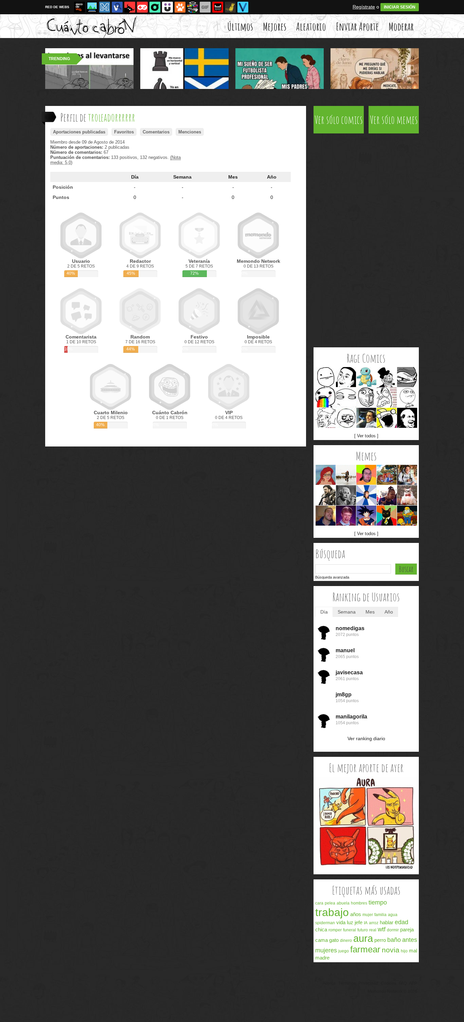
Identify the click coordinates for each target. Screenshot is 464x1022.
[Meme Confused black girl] (387, 495)
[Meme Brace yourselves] (326, 495)
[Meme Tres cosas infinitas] (346, 495)
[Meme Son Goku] (366, 516)
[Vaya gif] (205, 7)
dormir (393, 930)
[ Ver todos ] (366, 435)
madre (322, 958)
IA (366, 922)
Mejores (274, 26)
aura (363, 938)
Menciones (189, 131)
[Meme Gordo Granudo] (366, 475)
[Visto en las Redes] (117, 7)
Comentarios (156, 131)
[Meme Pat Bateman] (366, 418)
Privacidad (368, 983)
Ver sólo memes (394, 120)
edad (401, 922)
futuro (362, 930)
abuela (343, 903)
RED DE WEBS (57, 7)
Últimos (240, 26)
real (372, 930)
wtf (382, 929)
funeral (349, 930)
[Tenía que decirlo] (217, 7)
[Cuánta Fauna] (180, 7)
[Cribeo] (154, 7)
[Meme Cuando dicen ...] (346, 475)
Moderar (401, 26)
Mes (233, 177)
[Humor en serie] (167, 7)
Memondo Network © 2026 (392, 991)
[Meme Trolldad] (387, 377)
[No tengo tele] (192, 7)
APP (413, 983)
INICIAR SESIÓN (399, 7)
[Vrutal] (142, 7)
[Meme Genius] (326, 418)
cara (319, 903)
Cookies (388, 983)
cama (321, 940)
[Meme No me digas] (346, 377)
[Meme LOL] (366, 397)
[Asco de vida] (79, 7)
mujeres (326, 950)
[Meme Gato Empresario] (387, 516)
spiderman (325, 922)
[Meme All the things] (387, 418)
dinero (346, 940)
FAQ (403, 983)
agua (392, 914)
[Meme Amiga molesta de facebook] (366, 495)
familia (380, 914)
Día (135, 177)
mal (413, 950)
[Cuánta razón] (92, 7)
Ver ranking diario (366, 738)
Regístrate (364, 7)
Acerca (329, 983)
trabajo (332, 912)
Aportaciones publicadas (79, 131)
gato (334, 940)
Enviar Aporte (357, 26)
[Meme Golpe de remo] (407, 516)
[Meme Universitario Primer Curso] (407, 475)
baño (394, 939)
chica (321, 929)
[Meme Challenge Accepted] (407, 397)
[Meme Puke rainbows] (326, 397)
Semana (182, 177)
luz (350, 922)
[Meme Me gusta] (346, 418)
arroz (373, 922)
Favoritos (124, 131)
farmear (365, 949)
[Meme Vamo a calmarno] (366, 377)
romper (335, 930)
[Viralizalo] (242, 7)
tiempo (378, 902)
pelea (330, 903)
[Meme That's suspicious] (346, 397)
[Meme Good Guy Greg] (326, 516)
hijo (404, 951)
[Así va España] (129, 7)
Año (271, 177)
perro (380, 940)
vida (340, 922)
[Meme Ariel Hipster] (326, 475)
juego (343, 951)
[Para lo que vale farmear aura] (366, 871)
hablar (386, 922)
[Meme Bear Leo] (387, 475)
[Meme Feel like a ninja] (407, 377)
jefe (358, 922)
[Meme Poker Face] (326, 377)
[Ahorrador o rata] (230, 7)
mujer (367, 914)
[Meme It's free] (407, 418)
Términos (347, 983)
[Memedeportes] (104, 7)
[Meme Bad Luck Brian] (346, 516)
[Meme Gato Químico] (407, 495)
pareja (407, 929)
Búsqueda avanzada (332, 577)
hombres (359, 903)
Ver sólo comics (339, 120)
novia (390, 950)
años (355, 914)
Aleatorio (311, 26)
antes (409, 939)
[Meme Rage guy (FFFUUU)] (387, 397)
